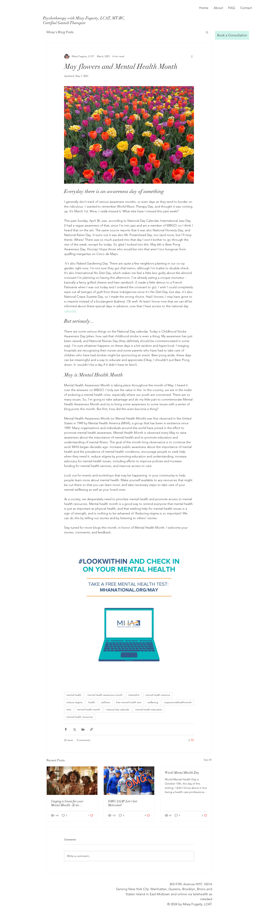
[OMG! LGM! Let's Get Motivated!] (129, 780)
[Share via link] (91, 729)
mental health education (148, 709)
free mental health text (128, 702)
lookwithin (134, 694)
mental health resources (79, 716)
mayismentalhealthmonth (178, 702)
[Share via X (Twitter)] (74, 729)
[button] (207, 32)
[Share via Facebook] (65, 729)
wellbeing (152, 702)
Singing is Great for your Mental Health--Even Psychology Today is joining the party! (71, 803)
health (91, 702)
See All (207, 759)
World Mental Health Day (182, 773)
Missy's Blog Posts (60, 32)
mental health (73, 694)
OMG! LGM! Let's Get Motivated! (122, 803)
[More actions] (192, 56)
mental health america (157, 694)
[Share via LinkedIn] (83, 729)
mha (68, 709)
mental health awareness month (105, 694)
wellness (105, 702)
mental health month (88, 709)
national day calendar (117, 709)
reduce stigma (74, 702)
